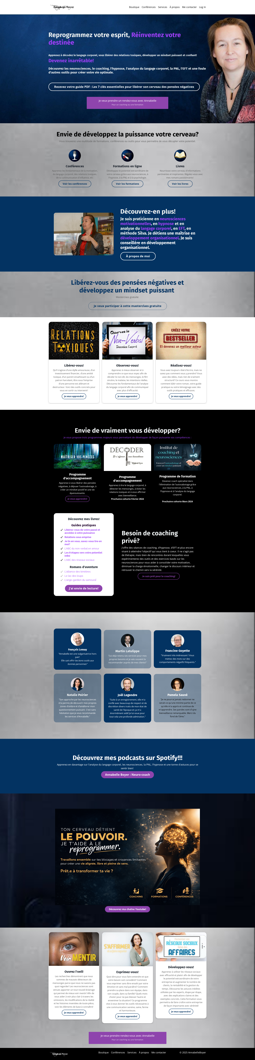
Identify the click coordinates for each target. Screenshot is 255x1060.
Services (162, 7)
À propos (175, 7)
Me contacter (189, 7)
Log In (202, 7)
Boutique (134, 7)
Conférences (149, 7)
